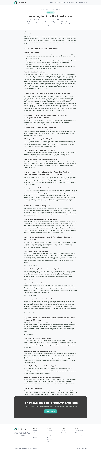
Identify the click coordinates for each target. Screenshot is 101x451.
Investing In (47, 9)
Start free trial (50, 411)
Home (42, 9)
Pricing (68, 2)
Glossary (49, 432)
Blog (72, 2)
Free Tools (49, 430)
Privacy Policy (78, 432)
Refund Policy (78, 435)
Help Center (49, 439)
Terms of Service (79, 430)
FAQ (76, 2)
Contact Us (63, 432)
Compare (35, 437)
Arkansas (52, 9)
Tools (63, 2)
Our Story (63, 430)
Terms (78, 448)
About (51, 2)
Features (57, 2)
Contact (81, 2)
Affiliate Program (65, 435)
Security (34, 435)
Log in (85, 2)
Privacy (82, 448)
